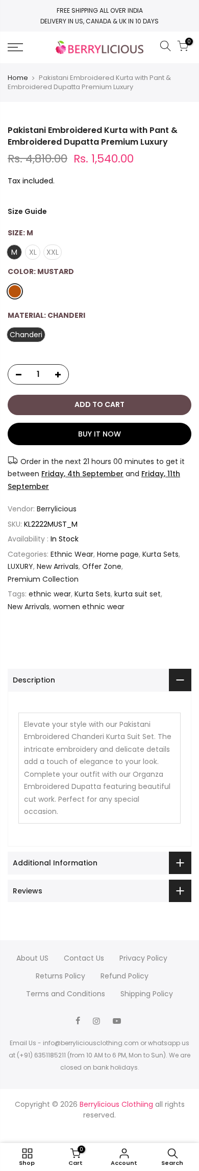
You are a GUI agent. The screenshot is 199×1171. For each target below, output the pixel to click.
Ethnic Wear (72, 554)
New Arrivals (58, 566)
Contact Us (84, 958)
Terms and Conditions (65, 994)
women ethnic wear (89, 607)
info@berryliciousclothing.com (91, 1043)
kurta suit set (137, 594)
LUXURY (20, 566)
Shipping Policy (146, 994)
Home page (118, 554)
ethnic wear (50, 594)
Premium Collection (43, 579)
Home (18, 78)
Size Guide (27, 211)
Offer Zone (101, 566)
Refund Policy (124, 976)
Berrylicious (57, 509)
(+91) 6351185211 (41, 1055)
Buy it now (99, 434)
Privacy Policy (143, 958)
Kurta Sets (160, 554)
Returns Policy (60, 976)
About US (32, 958)
